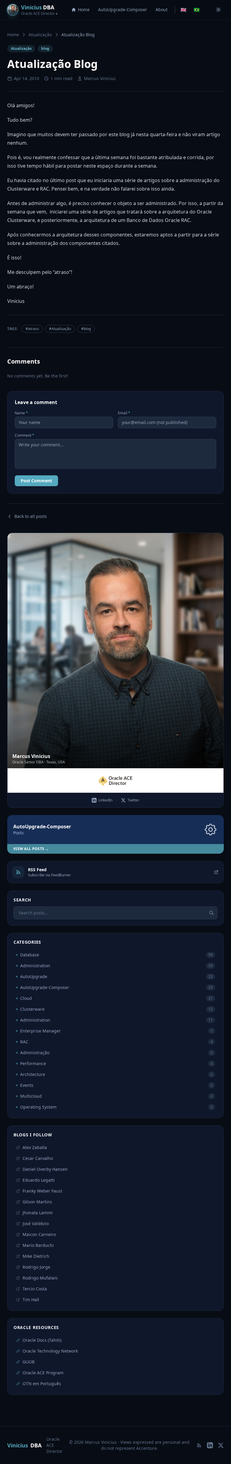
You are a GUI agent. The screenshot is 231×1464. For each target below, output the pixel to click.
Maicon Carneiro (39, 1234)
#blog (86, 328)
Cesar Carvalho (38, 1158)
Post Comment (36, 480)
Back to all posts (30, 516)
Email (124, 413)
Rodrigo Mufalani (40, 1278)
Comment (24, 435)
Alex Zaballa (35, 1147)
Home (84, 9)
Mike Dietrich (36, 1256)
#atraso (32, 328)
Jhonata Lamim (38, 1212)
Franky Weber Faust (42, 1191)
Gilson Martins (37, 1202)
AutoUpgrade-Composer (122, 9)
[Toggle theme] (218, 9)
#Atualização (60, 328)
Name (21, 413)
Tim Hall (31, 1299)
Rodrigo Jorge (36, 1267)
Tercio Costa (35, 1289)
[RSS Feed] (199, 1445)
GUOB (29, 1362)
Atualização (40, 34)
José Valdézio (36, 1223)
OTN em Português (42, 1383)
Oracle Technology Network (50, 1351)
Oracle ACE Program (43, 1373)
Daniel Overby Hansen (45, 1169)
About (162, 9)
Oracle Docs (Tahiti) (42, 1340)
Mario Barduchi (38, 1245)
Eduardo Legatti (39, 1180)
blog (45, 48)
